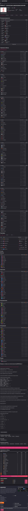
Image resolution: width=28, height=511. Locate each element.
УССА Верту (4, 108)
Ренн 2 (3, 135)
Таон (3, 178)
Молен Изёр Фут (4, 208)
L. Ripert (3, 263)
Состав (6, 436)
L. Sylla (3, 333)
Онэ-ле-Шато (4, 77)
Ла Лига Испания (2, 498)
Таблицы (13, 436)
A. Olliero (4, 264)
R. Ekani (3, 353)
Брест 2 (3, 138)
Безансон (4, 172)
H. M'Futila (4, 291)
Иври (3, 182)
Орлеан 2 (4, 192)
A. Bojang (4, 337)
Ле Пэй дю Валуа (4, 68)
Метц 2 (3, 71)
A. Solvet (4, 330)
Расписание (2, 436)
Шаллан (3, 98)
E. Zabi (3, 305)
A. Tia (3, 322)
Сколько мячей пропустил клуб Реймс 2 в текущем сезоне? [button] (9, 411)
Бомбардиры (17, 436)
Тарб (3, 78)
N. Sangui (4, 281)
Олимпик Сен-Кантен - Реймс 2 (5, 380)
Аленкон (4, 134)
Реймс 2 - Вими (2, 385)
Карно (3, 222)
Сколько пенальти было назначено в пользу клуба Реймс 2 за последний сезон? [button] (11, 396)
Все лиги (1, 501)
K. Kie (3, 295)
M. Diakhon (4, 334)
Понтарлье (4, 181)
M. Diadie (4, 306)
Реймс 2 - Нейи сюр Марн (4, 383)
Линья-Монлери (4, 148)
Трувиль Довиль (4, 155)
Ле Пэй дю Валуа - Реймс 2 (4, 378)
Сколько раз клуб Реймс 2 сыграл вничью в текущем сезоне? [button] (9, 375)
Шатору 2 (4, 111)
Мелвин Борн (6, 243)
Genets (3, 81)
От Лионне (4, 199)
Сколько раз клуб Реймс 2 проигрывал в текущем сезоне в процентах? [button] (10, 391)
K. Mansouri (6, 245)
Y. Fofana (4, 315)
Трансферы (9, 436)
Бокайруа (4, 215)
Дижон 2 (4, 189)
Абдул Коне (4, 294)
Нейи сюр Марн (4, 58)
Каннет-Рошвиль (5, 218)
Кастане (3, 88)
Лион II (3, 219)
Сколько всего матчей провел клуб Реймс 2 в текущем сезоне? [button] (9, 366)
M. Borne (4, 350)
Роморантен (4, 198)
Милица (3, 131)
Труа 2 (3, 168)
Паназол (4, 101)
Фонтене (4, 104)
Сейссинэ (4, 57)
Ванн (3, 125)
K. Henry (5, 247)
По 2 (3, 84)
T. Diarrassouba (4, 347)
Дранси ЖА (4, 54)
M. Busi (3, 288)
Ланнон (3, 128)
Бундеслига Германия (2, 499)
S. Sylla (1, 426)
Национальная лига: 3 (3, 49)
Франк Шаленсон (5, 361)
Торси (3, 175)
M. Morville (4, 257)
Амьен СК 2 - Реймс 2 (3, 381)
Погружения (4, 162)
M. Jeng (3, 275)
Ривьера (3, 229)
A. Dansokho (4, 319)
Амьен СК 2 (4, 67)
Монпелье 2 (4, 228)
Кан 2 (3, 161)
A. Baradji (4, 344)
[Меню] (0, 1)
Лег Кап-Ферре (4, 94)
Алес (3, 212)
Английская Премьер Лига (3, 497)
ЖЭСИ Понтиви (4, 124)
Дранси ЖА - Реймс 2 (3, 384)
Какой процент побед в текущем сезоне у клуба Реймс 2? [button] (8, 371)
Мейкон (3, 205)
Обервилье (4, 145)
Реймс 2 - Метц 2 (3, 379)
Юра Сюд (4, 202)
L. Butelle (4, 267)
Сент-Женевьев (4, 158)
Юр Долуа (4, 171)
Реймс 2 (3, 61)
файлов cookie (11, 508)
